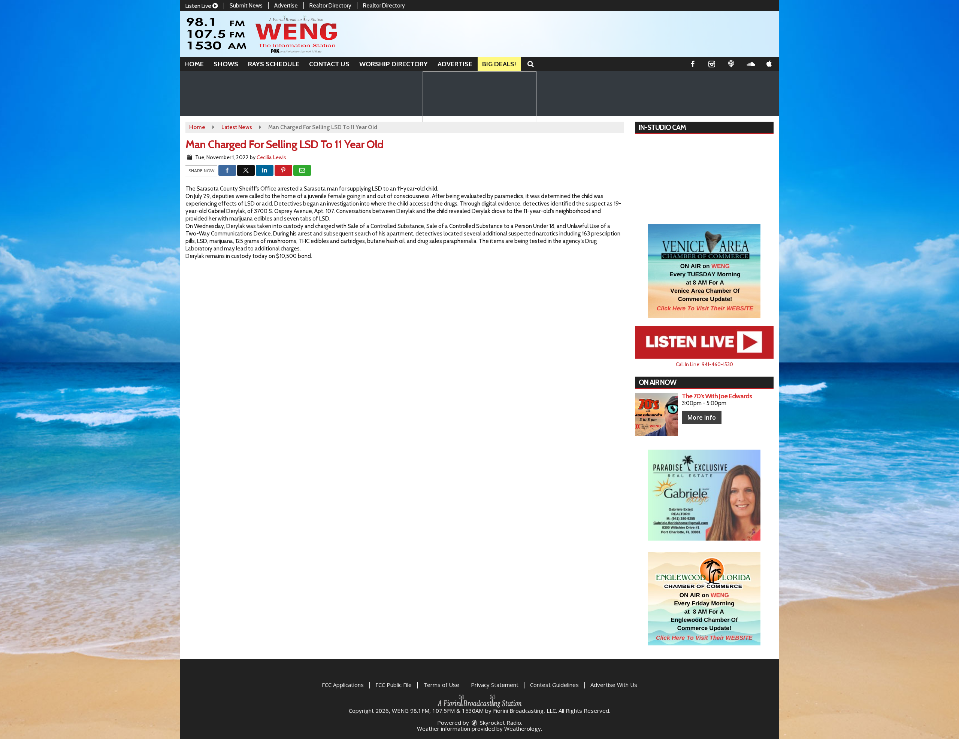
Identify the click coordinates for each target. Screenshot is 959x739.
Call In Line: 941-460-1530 (704, 364)
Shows (226, 64)
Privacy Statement (494, 684)
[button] (530, 64)
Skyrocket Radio (499, 722)
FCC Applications (343, 684)
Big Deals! (499, 64)
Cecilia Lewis (271, 157)
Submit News (246, 5)
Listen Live (198, 6)
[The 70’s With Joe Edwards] (656, 414)
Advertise (286, 5)
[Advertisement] (704, 271)
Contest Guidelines (554, 684)
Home (194, 64)
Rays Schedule (273, 64)
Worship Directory (393, 64)
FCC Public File (393, 684)
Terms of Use (441, 684)
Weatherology (522, 728)
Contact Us (329, 64)
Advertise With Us (613, 684)
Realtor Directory (330, 5)
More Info (701, 417)
